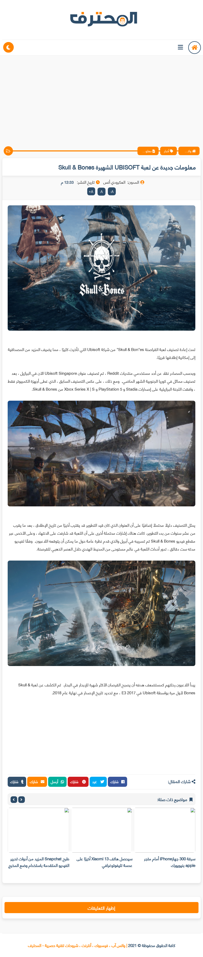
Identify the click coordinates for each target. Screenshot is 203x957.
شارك (114, 781)
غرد (95, 781)
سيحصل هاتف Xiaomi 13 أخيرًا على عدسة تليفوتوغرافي (104, 862)
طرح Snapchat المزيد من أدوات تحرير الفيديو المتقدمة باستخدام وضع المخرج (38, 862)
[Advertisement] (101, 96)
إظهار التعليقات (101, 908)
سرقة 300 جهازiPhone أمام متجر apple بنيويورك (169, 862)
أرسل (54, 781)
